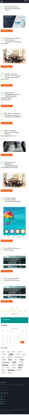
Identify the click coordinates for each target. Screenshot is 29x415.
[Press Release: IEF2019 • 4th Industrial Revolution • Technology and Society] (14, 56)
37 (16, 310)
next (20, 365)
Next (20, 310)
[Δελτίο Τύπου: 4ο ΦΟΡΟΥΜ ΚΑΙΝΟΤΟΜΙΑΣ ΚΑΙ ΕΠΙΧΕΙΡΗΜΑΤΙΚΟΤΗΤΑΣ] (14, 180)
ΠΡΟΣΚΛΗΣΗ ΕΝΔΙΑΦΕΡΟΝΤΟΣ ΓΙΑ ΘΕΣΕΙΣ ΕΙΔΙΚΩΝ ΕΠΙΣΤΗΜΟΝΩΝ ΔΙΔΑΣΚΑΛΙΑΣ (10, 96)
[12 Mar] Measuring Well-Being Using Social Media (12, 8)
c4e (10, 354)
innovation (6, 362)
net (14, 362)
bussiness (4, 354)
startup (13, 367)
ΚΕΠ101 (4, 372)
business (19, 351)
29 (3, 310)
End (25, 310)
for (10, 360)
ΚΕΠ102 (9, 372)
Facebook (4, 395)
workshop (19, 370)
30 (5, 310)
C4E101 (17, 354)
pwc (3, 367)
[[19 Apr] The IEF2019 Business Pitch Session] (14, 292)
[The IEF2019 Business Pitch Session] (14, 261)
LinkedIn (4, 401)
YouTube (4, 399)
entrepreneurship (19, 357)
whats (11, 370)
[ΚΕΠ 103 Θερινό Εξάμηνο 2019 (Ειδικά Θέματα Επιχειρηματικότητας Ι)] (14, 146)
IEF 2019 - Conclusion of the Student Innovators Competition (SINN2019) (13, 115)
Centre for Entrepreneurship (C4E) (14, 409)
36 (15, 310)
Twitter (4, 397)
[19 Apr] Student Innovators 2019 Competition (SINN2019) (13, 199)
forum (16, 359)
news (5, 365)
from (22, 360)
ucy (3, 370)
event (4, 359)
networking (21, 362)
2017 (3, 351)
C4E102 (23, 354)
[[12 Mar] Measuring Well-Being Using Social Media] (14, 21)
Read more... (6, 30)
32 (8, 310)
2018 (8, 351)
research (8, 367)
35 (13, 310)
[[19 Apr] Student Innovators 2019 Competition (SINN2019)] (14, 222)
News (3, 12)
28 (2, 310)
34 (12, 310)
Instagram (4, 403)
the (20, 368)
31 (7, 310)
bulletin (13, 351)
